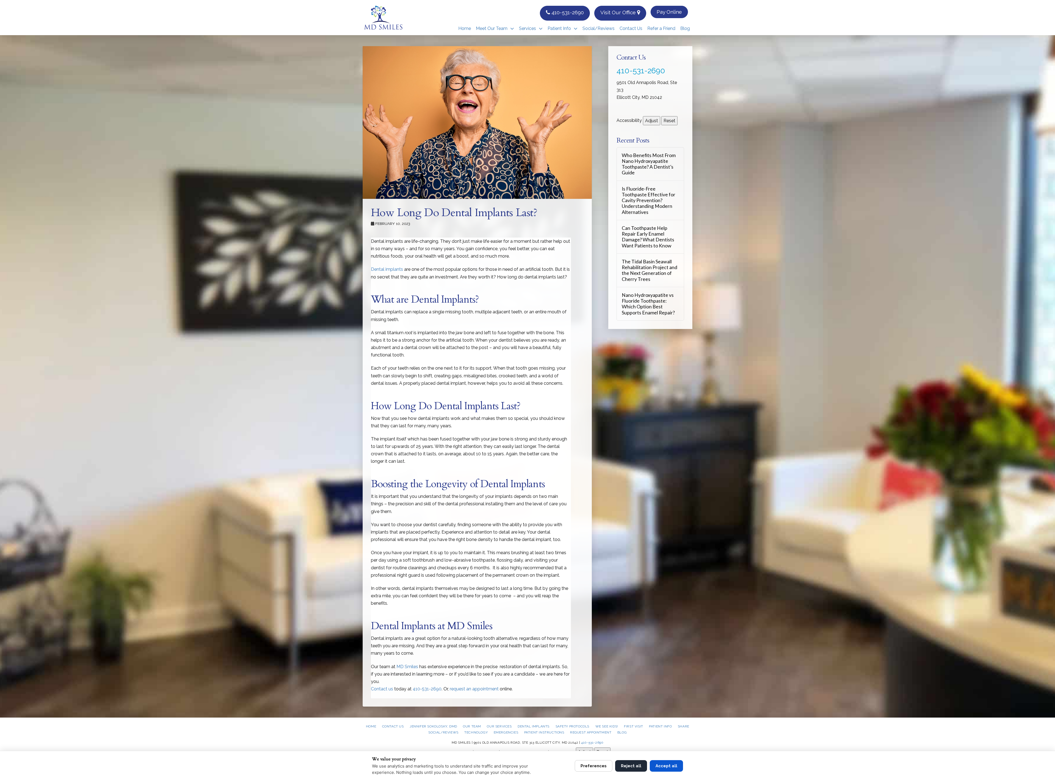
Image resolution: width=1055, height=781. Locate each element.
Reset (669, 120)
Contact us (382, 688)
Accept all (666, 765)
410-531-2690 (567, 12)
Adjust (651, 120)
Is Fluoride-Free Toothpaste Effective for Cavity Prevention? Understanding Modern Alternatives (648, 200)
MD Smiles (407, 666)
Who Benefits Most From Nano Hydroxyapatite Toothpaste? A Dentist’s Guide (649, 163)
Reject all (631, 765)
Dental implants (387, 269)
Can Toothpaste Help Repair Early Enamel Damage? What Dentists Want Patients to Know (648, 236)
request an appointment (474, 688)
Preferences (594, 765)
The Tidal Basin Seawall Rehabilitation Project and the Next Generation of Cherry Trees (649, 270)
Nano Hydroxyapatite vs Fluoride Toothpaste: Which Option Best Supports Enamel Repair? (648, 303)
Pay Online (669, 12)
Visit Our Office (618, 12)
